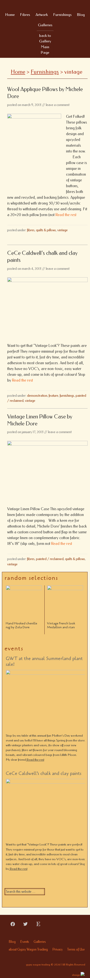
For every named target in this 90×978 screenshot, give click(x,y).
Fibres (31, 230)
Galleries (40, 942)
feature (53, 396)
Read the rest (65, 214)
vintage (62, 230)
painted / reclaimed (50, 559)
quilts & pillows (46, 230)
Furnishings (67, 396)
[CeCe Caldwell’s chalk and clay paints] (48, 810)
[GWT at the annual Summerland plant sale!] (48, 701)
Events (24, 942)
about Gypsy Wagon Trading (28, 949)
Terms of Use (76, 949)
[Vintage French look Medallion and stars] (65, 603)
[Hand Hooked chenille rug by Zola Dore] (24, 603)
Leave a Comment (57, 105)
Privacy (57, 949)
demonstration (37, 396)
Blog (12, 942)
